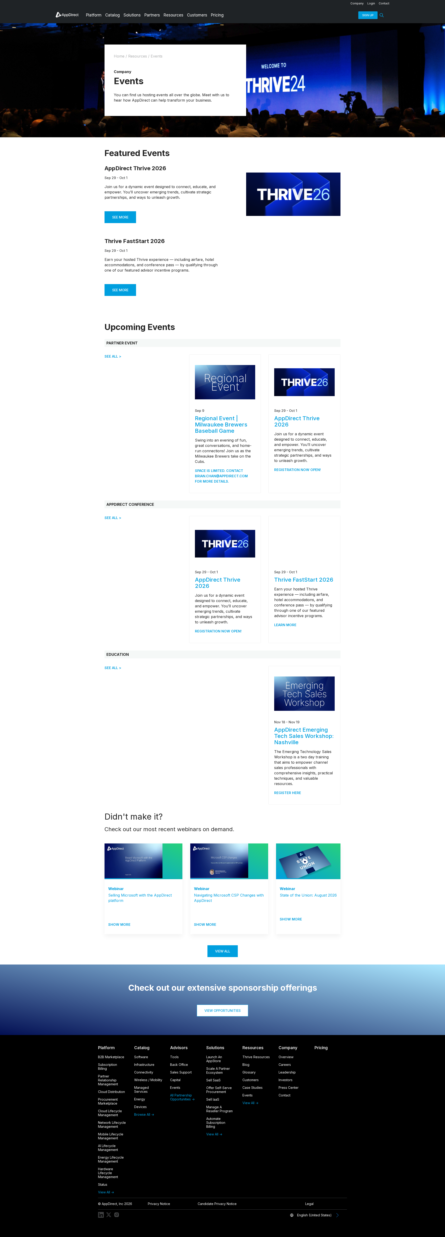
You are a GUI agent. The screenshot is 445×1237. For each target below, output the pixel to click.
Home (119, 56)
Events (156, 56)
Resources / (139, 56)
